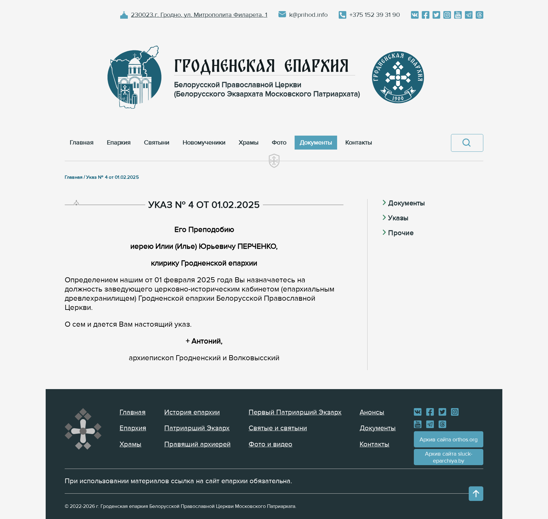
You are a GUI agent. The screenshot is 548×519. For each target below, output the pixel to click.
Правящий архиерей (197, 444)
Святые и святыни (278, 428)
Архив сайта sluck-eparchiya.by (448, 457)
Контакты (374, 444)
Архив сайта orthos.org (449, 439)
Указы (398, 218)
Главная (133, 412)
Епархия (133, 428)
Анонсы (372, 412)
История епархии (192, 412)
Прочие (400, 233)
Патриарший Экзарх (197, 428)
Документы (406, 203)
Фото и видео (270, 444)
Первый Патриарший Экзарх (295, 412)
